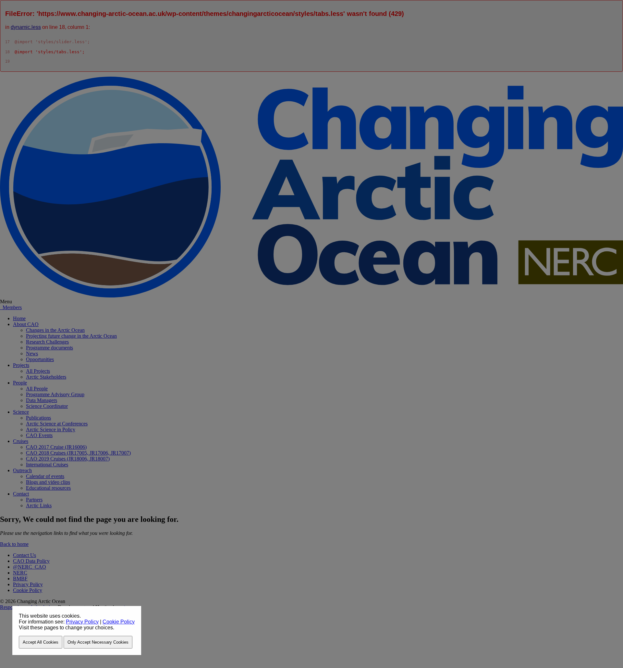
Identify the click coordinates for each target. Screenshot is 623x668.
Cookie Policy (119, 621)
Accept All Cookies (40, 642)
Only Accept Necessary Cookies (97, 642)
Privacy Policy (82, 621)
